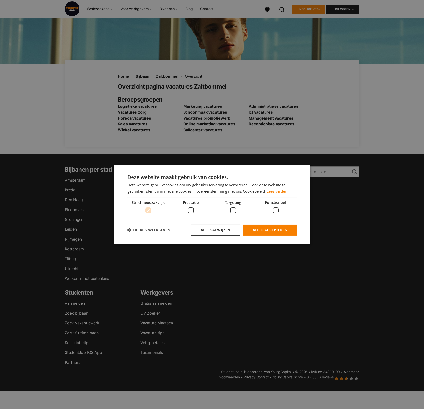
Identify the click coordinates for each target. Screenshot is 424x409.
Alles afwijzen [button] (215, 229)
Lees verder (276, 191)
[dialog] (212, 204)
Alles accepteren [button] (270, 229)
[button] (148, 230)
